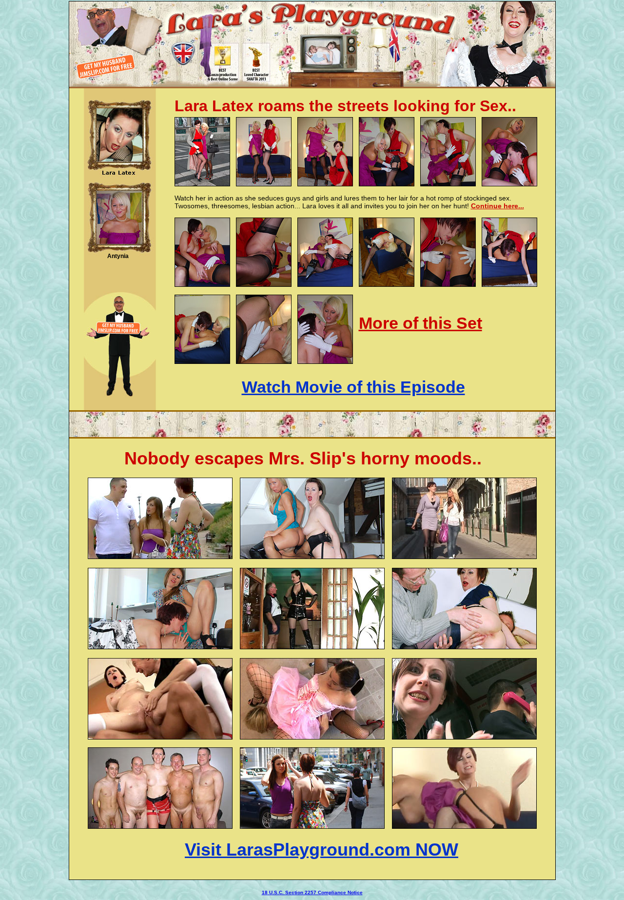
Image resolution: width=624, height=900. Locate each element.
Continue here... (497, 206)
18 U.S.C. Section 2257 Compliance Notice (312, 892)
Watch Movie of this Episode (353, 387)
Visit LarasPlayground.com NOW (321, 850)
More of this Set (420, 323)
